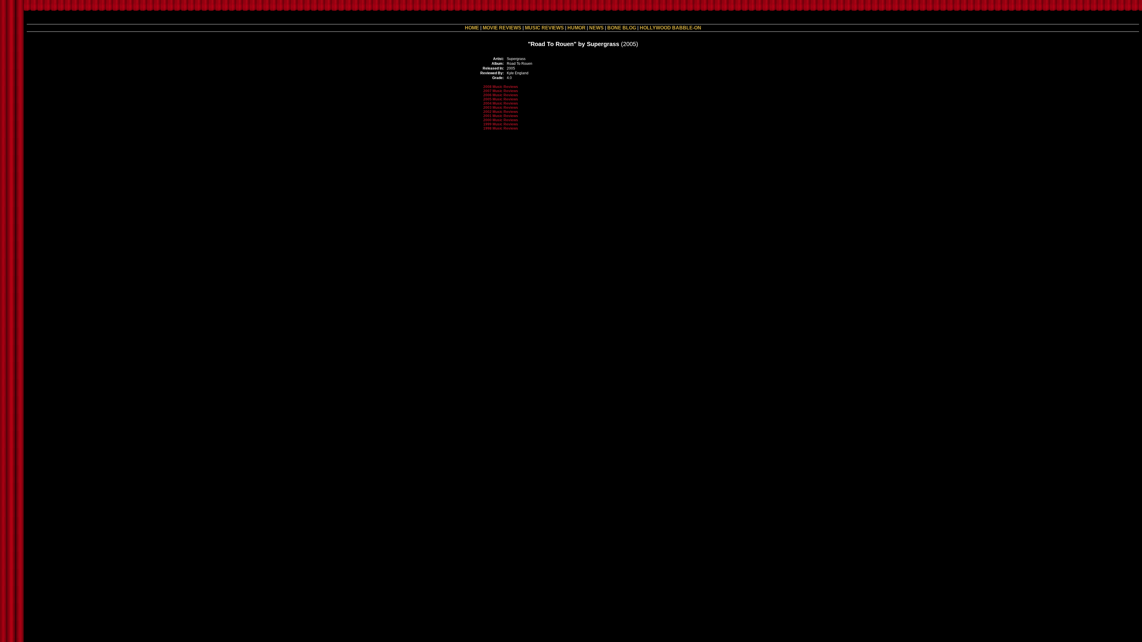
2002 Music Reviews (500, 112)
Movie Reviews (502, 27)
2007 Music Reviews (500, 91)
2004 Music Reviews (500, 103)
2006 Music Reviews (500, 95)
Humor (576, 27)
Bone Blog (621, 27)
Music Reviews (544, 27)
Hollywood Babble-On (670, 27)
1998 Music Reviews (500, 128)
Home (472, 27)
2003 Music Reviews (500, 108)
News (596, 27)
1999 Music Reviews (500, 124)
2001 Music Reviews (500, 116)
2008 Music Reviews (500, 87)
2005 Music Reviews (500, 99)
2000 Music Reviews (500, 120)
